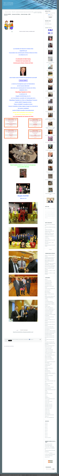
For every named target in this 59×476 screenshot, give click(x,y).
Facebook (31, 339)
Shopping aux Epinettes (48, 393)
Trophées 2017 (47, 409)
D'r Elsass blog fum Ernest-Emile (50, 454)
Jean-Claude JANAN (50, 158)
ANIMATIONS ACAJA (48, 283)
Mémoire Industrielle (48, 356)
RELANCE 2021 (47, 370)
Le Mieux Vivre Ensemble (49, 349)
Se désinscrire (51, 15)
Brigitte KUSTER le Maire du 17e (50, 296)
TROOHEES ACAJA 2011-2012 (50, 111)
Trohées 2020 (47, 402)
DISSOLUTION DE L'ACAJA (49, 258)
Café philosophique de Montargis (50, 450)
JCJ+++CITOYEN (8, 3)
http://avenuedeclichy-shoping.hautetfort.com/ (23, 332)
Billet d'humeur (47, 291)
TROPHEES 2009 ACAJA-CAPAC (50, 179)
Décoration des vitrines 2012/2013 (50, 330)
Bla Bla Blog (47, 451)
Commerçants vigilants (48, 313)
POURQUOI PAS (47, 365)
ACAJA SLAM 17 (50, 186)
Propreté (46, 366)
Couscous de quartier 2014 (49, 326)
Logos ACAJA (50, 35)
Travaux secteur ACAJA (48, 401)
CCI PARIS (46, 300)
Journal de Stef (47, 457)
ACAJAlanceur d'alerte (48, 282)
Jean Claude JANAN (48, 24)
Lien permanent (21, 339)
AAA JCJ (46, 279)
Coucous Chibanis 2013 (50, 84)
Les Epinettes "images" (48, 353)
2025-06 (46, 430)
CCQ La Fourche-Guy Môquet (49, 302)
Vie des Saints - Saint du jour (49, 446)
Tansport (46, 396)
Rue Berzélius (47, 379)
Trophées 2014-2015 (48, 408)
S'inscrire (50, 14)
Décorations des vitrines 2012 (49, 335)
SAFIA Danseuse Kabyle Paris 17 (50, 135)
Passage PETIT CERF (48, 364)
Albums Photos (48, 27)
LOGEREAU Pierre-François (49, 257)
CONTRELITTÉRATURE (48, 455)
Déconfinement (47, 329)
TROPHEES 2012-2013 (48, 405)
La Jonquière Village (48, 348)
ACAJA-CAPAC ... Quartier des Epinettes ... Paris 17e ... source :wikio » (35, 12)
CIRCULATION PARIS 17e (49, 307)
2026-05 (46, 424)
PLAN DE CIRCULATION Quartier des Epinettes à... (49, 261)
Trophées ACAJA (47, 413)
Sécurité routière (47, 385)
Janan (46, 263)
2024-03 (46, 434)
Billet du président (47, 292)
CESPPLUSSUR (47, 306)
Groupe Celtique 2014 (50, 48)
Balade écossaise (50, 104)
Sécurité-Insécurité (48, 388)
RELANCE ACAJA (48, 371)
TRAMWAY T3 (47, 397)
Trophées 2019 (47, 412)
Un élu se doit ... (47, 238)
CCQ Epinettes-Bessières (49, 301)
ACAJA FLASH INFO (48, 280)
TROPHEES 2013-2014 (48, 406)
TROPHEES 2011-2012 (48, 404)
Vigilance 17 (47, 416)
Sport (45, 394)
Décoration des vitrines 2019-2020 (50, 332)
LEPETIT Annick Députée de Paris (50, 352)
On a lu (46, 360)
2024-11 (46, 431)
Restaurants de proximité (49, 375)
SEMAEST (46, 392)
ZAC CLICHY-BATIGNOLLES (49, 417)
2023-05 (46, 436)
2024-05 (46, 433)
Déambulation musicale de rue (49, 328)
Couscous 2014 (50, 55)
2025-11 (46, 427)
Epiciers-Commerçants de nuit (49, 345)
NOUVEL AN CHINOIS (48, 357)
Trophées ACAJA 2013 (50, 77)
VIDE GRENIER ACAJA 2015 (49, 414)
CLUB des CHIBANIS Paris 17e (50, 309)
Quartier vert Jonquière (48, 229)
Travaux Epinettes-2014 (50, 70)
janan (46, 268)
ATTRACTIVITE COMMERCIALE (50, 288)
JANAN (46, 255)
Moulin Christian (47, 265)
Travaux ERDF (47, 400)
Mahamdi (46, 270)
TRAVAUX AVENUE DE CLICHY (50, 398)
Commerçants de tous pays (49, 310)
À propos (50, 249)
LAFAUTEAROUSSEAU (48, 445)
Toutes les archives (48, 437)
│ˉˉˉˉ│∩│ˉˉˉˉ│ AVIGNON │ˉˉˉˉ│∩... (50, 453)
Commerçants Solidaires (49, 311)
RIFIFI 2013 (46, 378)
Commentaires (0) (26, 339)
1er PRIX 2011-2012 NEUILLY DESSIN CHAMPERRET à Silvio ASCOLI (50, 119)
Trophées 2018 (47, 410)
